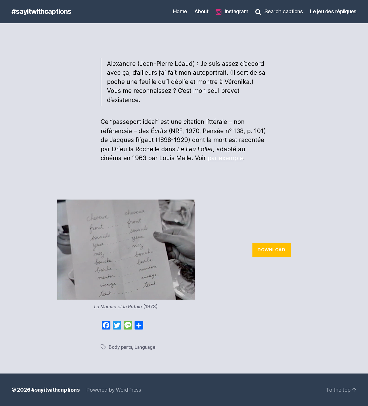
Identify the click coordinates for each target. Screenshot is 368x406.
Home (180, 11)
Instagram (236, 11)
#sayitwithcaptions (41, 11)
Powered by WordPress (113, 390)
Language (145, 347)
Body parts (120, 347)
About (201, 11)
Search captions (283, 11)
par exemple (225, 158)
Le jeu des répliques (333, 11)
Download (271, 249)
